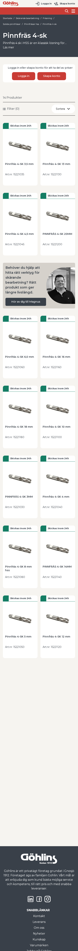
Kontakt (39, 916)
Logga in (46, 3)
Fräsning (47, 18)
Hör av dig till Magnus (25, 301)
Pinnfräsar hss (31, 24)
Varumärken (39, 945)
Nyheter (39, 933)
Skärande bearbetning (27, 18)
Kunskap (39, 939)
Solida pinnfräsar (11, 24)
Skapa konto (67, 3)
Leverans (39, 922)
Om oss (39, 927)
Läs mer (8, 47)
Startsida (7, 18)
